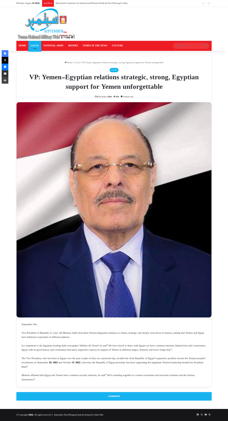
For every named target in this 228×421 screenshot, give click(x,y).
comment (114, 396)
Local (77, 63)
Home (69, 63)
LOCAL (35, 46)
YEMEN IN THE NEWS (95, 46)
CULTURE (117, 46)
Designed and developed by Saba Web (86, 415)
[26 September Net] (46, 24)
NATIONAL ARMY (54, 46)
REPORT (73, 46)
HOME (22, 46)
